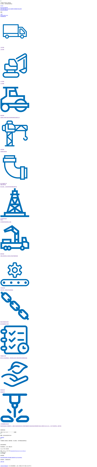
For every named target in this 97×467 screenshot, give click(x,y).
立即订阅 (2, 461)
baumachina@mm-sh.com (15, 450)
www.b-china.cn (23, 450)
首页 (1, 8)
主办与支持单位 (19, 457)
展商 (3, 8)
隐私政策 (6, 465)
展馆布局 (13, 457)
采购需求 (12, 8)
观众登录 (2, 7)
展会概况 (10, 457)
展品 (5, 8)
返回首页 (2, 437)
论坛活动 (8, 8)
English (1, 5)
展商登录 (6, 7)
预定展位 (6, 457)
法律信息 (2, 465)
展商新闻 (16, 8)
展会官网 (20, 8)
